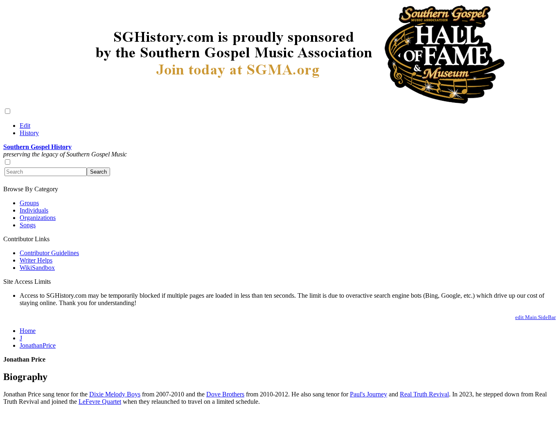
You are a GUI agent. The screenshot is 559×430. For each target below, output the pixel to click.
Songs (28, 225)
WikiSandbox (37, 267)
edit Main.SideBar (535, 317)
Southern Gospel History (37, 146)
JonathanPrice (38, 345)
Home (28, 330)
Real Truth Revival (424, 394)
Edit (25, 125)
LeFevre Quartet (100, 401)
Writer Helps (36, 260)
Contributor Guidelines (49, 252)
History (29, 132)
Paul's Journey (368, 394)
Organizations (38, 217)
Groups (29, 202)
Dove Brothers (225, 394)
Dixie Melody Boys (114, 394)
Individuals (34, 210)
